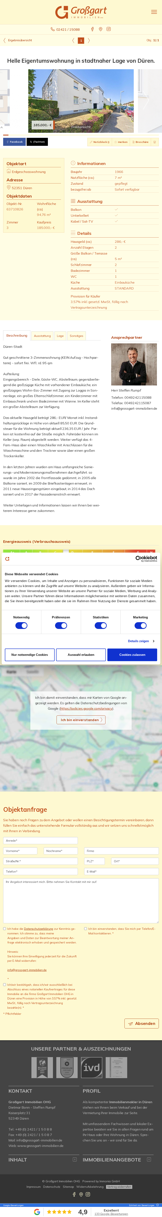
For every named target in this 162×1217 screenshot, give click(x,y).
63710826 (15, 209)
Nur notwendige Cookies (29, 654)
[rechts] (88, 40)
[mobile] (154, 12)
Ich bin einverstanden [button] (80, 720)
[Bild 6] (32, 135)
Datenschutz (52, 1187)
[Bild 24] (129, 135)
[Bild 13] (70, 135)
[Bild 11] (59, 135)
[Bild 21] (113, 135)
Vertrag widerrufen (119, 1186)
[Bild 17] (91, 135)
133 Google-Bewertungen (111, 1214)
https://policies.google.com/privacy (86, 708)
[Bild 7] (38, 135)
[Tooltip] (157, 1205)
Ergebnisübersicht (19, 40)
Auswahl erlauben (81, 654)
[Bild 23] (124, 135)
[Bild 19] (102, 135)
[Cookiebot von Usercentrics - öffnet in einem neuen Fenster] (138, 559)
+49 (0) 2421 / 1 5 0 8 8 (33, 1129)
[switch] (61, 625)
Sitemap (68, 1187)
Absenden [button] (145, 1023)
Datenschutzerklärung (38, 928)
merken (122, 141)
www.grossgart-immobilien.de (40, 1146)
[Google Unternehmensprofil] (101, 29)
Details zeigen (138, 641)
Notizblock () (101, 141)
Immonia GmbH (110, 1181)
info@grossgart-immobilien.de (134, 408)
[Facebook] (92, 29)
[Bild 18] (97, 135)
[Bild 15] (81, 135)
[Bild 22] (118, 135)
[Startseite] (81, 12)
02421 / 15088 (68, 29)
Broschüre (142, 141)
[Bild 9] (48, 135)
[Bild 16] (86, 135)
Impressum (34, 1187)
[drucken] (155, 142)
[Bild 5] (27, 135)
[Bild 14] (75, 135)
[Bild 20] (107, 135)
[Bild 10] (54, 135)
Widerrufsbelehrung (90, 1187)
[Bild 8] (43, 135)
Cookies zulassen (132, 654)
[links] (73, 40)
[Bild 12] (65, 135)
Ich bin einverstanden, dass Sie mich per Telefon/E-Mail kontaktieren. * (121, 931)
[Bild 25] (134, 135)
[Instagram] (109, 29)
